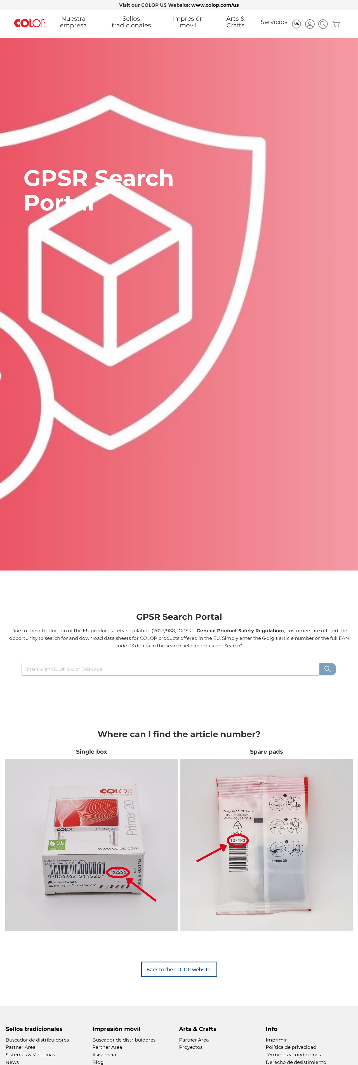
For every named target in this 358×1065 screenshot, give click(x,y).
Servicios (274, 21)
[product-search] (323, 24)
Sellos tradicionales (131, 22)
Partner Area (21, 1047)
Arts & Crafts (235, 22)
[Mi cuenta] (310, 24)
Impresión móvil (188, 22)
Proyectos (190, 1047)
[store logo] (30, 23)
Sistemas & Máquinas (30, 1054)
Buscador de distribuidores (37, 1040)
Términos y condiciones (293, 1054)
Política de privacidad (291, 1047)
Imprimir (276, 1040)
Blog (98, 1062)
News (12, 1062)
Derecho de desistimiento (296, 1062)
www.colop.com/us (215, 5)
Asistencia (104, 1054)
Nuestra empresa (73, 22)
